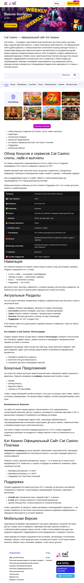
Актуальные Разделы (17, 137)
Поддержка (13, 145)
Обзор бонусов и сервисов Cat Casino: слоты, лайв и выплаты (35, 131)
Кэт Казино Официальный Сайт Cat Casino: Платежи (30, 142)
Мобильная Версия (16, 148)
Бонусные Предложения (18, 140)
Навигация (13, 134)
